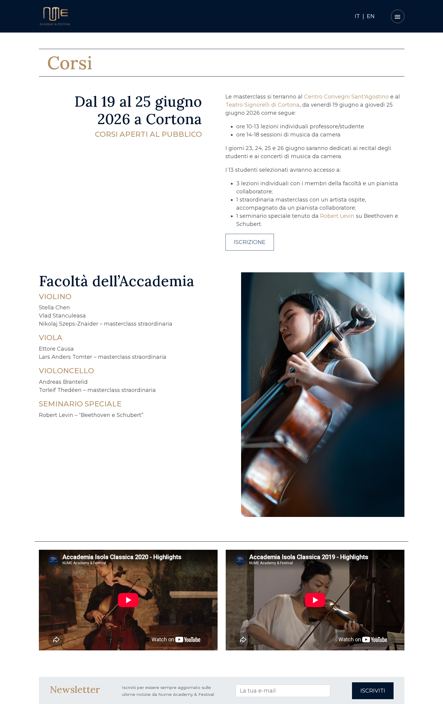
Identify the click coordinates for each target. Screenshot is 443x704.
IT (357, 16)
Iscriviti (372, 690)
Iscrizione (249, 242)
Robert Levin (337, 216)
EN (371, 16)
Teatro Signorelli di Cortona (262, 105)
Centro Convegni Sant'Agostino (346, 96)
